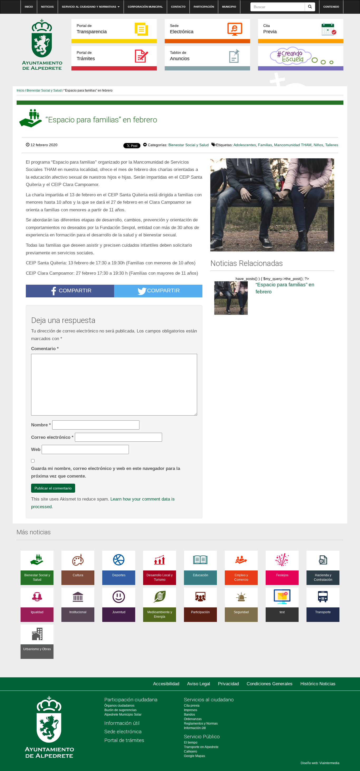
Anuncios (179, 55)
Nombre (41, 424)
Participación (204, 6)
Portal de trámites (124, 740)
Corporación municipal (145, 6)
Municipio (229, 6)
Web (35, 449)
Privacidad (228, 683)
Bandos (189, 714)
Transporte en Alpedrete (201, 747)
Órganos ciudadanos (119, 705)
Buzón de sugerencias (120, 710)
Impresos (190, 710)
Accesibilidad (166, 683)
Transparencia (92, 28)
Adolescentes (244, 145)
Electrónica (181, 28)
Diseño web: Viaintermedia (320, 763)
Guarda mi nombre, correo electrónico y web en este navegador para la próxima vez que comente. (105, 472)
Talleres (331, 145)
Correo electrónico (52, 437)
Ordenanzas (193, 719)
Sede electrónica (123, 732)
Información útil (122, 723)
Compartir (75, 291)
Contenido (331, 6)
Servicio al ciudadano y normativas (89, 6)
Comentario (45, 348)
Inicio (29, 6)
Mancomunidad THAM (293, 145)
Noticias (47, 6)
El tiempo (190, 742)
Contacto (178, 6)
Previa (270, 28)
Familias (265, 145)
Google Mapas (194, 756)
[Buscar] (310, 6)
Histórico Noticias (317, 683)
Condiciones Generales (270, 683)
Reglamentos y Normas (201, 723)
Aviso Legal (198, 683)
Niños (318, 145)
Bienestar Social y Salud (44, 90)
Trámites (86, 55)
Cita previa (192, 705)
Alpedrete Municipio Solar (123, 714)
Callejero (190, 751)
